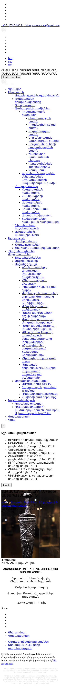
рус (10, 61)
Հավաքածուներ (26, 186)
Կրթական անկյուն (21, 400)
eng (10, 64)
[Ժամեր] (4, 83)
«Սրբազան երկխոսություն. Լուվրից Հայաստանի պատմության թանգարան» (39, 371)
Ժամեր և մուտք (26, 241)
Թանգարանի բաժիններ (32, 108)
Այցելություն (16, 238)
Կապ (12, 419)
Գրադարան (37, 170)
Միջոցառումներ (26, 260)
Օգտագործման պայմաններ (28, 641)
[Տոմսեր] (14, 83)
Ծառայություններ (27, 244)
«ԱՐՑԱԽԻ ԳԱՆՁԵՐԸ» (37, 384)
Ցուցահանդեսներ (28, 257)
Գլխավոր (14, 89)
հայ (10, 58)
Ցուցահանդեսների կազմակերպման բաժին (42, 147)
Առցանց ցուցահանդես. (31, 380)
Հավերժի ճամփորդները (39, 397)
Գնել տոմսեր (17, 632)
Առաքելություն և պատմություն (37, 95)
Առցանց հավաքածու (37, 215)
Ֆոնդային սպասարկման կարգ (37, 247)
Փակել (6, 485)
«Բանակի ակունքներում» (40, 393)
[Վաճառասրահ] (10, 83)
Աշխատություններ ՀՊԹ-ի (33, 413)
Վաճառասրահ (18, 416)
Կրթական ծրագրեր (29, 403)
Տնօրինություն (25, 105)
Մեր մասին (16, 92)
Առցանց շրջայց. (26, 264)
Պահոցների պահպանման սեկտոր (38, 157)
